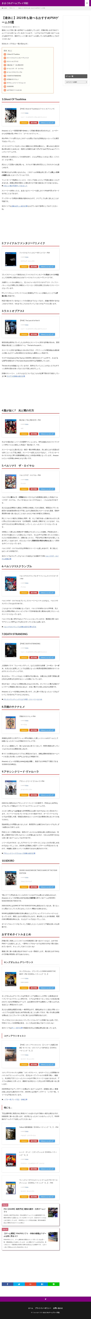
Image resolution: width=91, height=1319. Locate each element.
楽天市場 (34, 122)
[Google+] (30, 1284)
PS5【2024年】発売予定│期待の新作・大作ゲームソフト (25, 1210)
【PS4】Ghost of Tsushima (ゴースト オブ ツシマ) (36, 109)
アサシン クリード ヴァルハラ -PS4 (31, 781)
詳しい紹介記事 (17, 1028)
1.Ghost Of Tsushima (12, 54)
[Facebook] (7, 1284)
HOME (5, 8)
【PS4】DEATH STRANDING (29, 644)
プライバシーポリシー (43, 1308)
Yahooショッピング (47, 122)
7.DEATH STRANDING (13, 75)
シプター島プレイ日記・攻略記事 (15, 1099)
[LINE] (53, 1284)
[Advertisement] (30, 224)
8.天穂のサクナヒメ (12, 79)
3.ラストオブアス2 (11, 61)
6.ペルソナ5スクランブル (13, 72)
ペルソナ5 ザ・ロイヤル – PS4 (30, 475)
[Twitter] (19, 1284)
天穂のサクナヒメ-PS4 (27, 716)
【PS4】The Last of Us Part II (29, 320)
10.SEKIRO (9, 86)
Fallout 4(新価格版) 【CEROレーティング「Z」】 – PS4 (38, 1127)
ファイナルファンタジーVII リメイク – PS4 (34, 253)
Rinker (26, 113)
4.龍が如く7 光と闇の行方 (14, 65)
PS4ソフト (12, 8)
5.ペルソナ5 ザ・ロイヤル (14, 68)
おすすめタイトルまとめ (13, 90)
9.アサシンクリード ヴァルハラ (15, 83)
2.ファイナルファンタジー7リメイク (17, 58)
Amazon (24, 122)
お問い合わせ (58, 1308)
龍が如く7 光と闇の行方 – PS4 (30, 420)
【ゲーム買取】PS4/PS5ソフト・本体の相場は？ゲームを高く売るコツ (25, 1234)
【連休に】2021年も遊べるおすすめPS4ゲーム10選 (31, 8)
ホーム (30, 1308)
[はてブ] (42, 1284)
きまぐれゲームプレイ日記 (15, 3)
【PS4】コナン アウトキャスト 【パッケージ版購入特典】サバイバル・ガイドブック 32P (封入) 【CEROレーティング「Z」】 (38, 1047)
